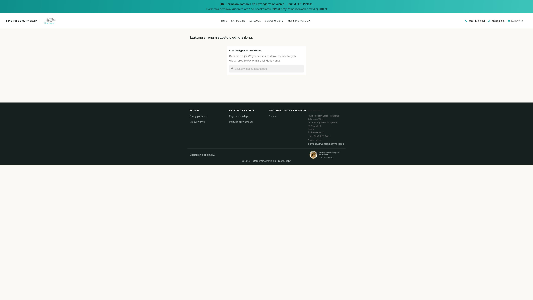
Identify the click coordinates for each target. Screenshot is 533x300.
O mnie (272, 116)
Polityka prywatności (241, 121)
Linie (224, 20)
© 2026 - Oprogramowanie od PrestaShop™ (266, 160)
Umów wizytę (274, 20)
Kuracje (255, 20)
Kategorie (238, 20)
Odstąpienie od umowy (202, 154)
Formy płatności (198, 116)
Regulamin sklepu (239, 116)
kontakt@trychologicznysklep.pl (326, 143)
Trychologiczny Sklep (21, 21)
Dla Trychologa (298, 20)
